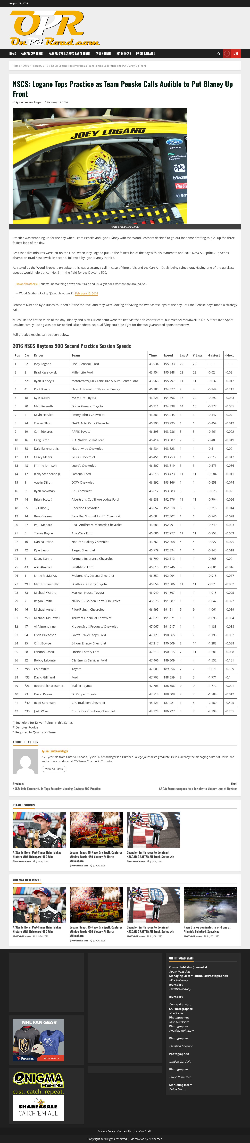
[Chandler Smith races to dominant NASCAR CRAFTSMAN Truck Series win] (153, 830)
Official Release (23, 861)
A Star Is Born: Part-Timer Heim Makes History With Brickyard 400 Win (37, 854)
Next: (198, 786)
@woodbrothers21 (28, 284)
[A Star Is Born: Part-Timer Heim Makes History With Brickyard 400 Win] (39, 830)
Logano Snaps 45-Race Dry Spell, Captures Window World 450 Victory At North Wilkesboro (96, 856)
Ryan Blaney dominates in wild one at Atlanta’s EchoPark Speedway (207, 929)
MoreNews (137, 1139)
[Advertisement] (38, 986)
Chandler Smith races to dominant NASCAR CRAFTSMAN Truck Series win (150, 854)
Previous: (57, 786)
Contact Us (124, 1131)
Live (236, 53)
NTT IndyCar (123, 53)
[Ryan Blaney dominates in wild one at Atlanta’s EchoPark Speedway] (210, 905)
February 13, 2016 (86, 293)
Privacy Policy (106, 1131)
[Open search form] (219, 53)
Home (12, 53)
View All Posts (54, 769)
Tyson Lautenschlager (28, 102)
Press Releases (145, 53)
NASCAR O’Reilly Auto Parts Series (69, 53)
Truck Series (103, 53)
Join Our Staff (142, 1131)
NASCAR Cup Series (32, 53)
